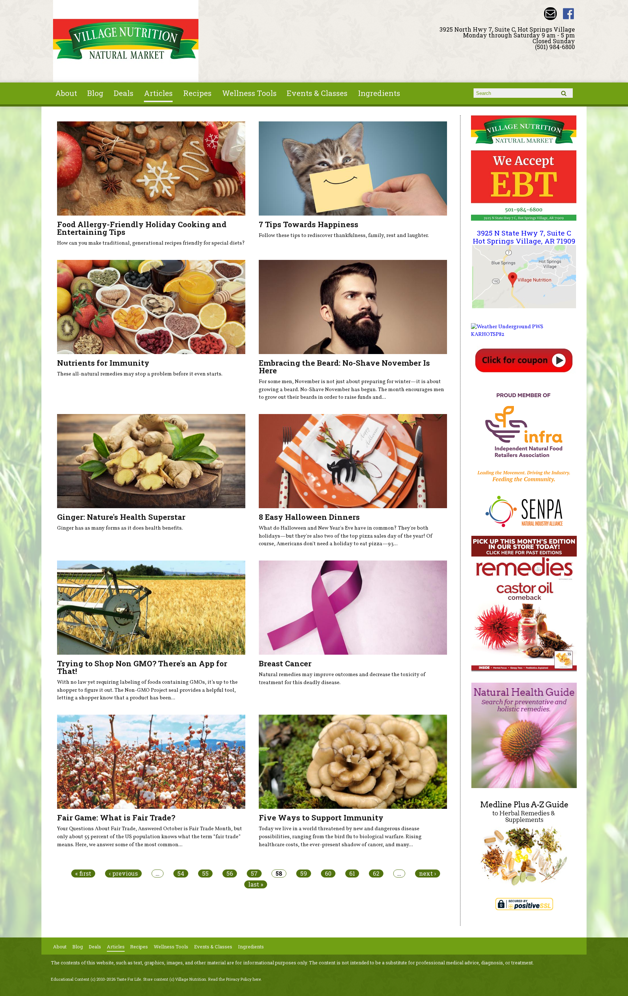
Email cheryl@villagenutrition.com (550, 13)
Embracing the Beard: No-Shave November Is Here (344, 366)
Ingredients (379, 93)
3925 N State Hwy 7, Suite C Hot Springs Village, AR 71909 (524, 236)
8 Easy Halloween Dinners (309, 517)
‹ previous (123, 873)
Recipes (197, 93)
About (66, 93)
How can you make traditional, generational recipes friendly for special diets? (151, 243)
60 (328, 873)
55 (205, 873)
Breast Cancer (285, 663)
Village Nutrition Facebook (568, 13)
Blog (95, 93)
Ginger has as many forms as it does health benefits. (120, 528)
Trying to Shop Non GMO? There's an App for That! (142, 667)
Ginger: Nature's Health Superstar (121, 517)
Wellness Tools (249, 93)
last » (255, 884)
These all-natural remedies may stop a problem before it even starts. (139, 374)
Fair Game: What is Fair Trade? (116, 817)
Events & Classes (317, 93)
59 (303, 873)
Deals (123, 93)
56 (229, 873)
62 (376, 873)
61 (352, 873)
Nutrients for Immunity (103, 363)
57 (254, 873)
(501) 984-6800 (555, 47)
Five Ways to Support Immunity (321, 817)
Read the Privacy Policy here (234, 979)
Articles (158, 93)
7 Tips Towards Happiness (308, 224)
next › (427, 873)
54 (180, 873)
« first (83, 873)
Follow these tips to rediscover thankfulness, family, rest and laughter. (344, 235)
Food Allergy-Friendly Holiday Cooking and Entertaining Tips (141, 228)
